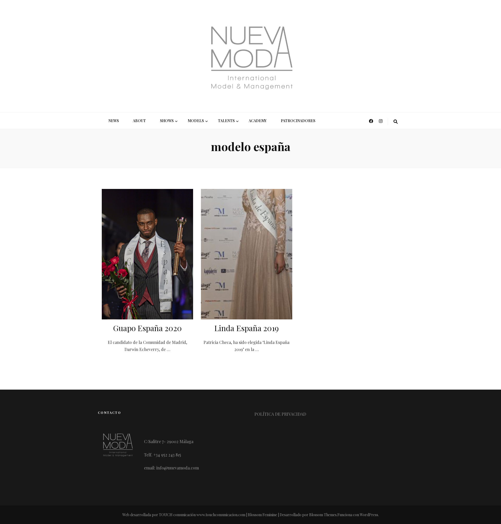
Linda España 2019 (246, 328)
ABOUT (139, 120)
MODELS (196, 120)
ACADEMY (258, 120)
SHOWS (167, 120)
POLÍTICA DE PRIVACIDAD (280, 414)
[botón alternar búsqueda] (395, 121)
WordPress (369, 514)
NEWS (113, 120)
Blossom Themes (323, 514)
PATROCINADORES (298, 120)
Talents (226, 120)
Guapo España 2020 (147, 328)
